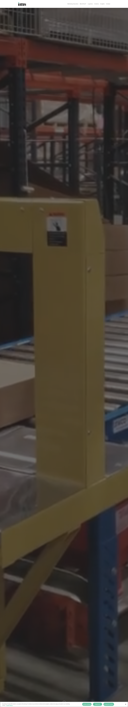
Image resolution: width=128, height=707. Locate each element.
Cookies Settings (87, 704)
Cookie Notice (9, 705)
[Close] (125, 704)
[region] (64, 704)
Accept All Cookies (108, 704)
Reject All (97, 704)
